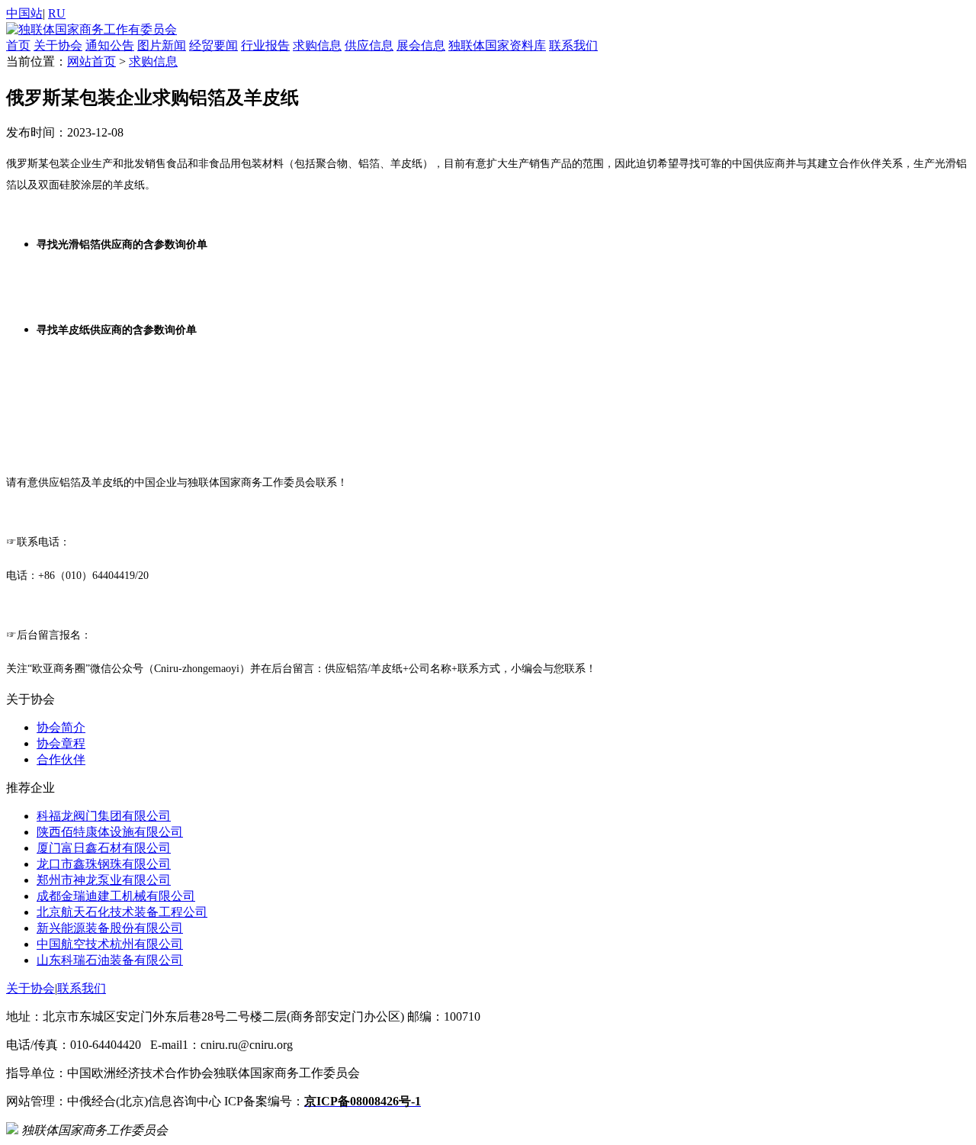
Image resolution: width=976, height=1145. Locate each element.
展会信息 (420, 45)
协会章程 (61, 743)
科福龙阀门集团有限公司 (104, 815)
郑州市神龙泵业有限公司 (104, 879)
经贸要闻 (213, 45)
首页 (18, 45)
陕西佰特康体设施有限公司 (110, 831)
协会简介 (61, 727)
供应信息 (369, 45)
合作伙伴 (61, 759)
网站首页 (91, 61)
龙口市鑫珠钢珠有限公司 (104, 863)
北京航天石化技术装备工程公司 (122, 911)
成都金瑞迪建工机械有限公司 (116, 895)
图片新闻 (161, 45)
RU (57, 13)
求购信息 (317, 45)
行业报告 (265, 45)
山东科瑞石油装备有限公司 (110, 960)
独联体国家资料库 (497, 45)
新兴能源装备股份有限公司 (110, 927)
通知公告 (109, 45)
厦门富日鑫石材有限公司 (104, 847)
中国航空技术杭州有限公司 (110, 944)
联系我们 (573, 45)
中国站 (24, 13)
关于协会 (58, 45)
